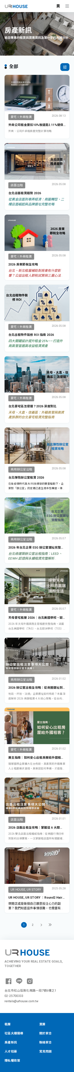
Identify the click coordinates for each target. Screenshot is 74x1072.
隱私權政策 (12, 1060)
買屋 (42, 1024)
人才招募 (11, 1051)
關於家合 (45, 1033)
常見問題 (45, 1051)
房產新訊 (11, 1042)
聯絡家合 (45, 1042)
